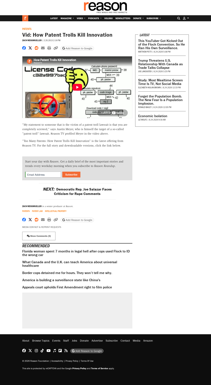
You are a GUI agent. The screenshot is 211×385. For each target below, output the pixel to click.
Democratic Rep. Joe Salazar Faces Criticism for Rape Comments (77, 191)
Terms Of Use (87, 360)
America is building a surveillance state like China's (61, 280)
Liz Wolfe (142, 119)
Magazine (66, 18)
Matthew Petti (145, 51)
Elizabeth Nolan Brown (149, 87)
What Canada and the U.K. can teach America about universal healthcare (69, 264)
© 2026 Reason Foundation (35, 360)
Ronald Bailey (144, 107)
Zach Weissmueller (32, 40)
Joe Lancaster (145, 71)
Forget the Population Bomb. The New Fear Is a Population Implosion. (160, 100)
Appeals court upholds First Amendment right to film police (67, 287)
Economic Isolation (152, 116)
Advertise (97, 340)
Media (136, 340)
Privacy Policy (71, 360)
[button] (186, 18)
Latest (54, 18)
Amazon (148, 340)
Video (80, 18)
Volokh (108, 18)
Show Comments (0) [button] (40, 235)
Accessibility (57, 360)
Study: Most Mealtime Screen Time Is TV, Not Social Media (160, 82)
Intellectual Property (55, 211)
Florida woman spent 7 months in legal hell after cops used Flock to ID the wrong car (76, 253)
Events (56, 340)
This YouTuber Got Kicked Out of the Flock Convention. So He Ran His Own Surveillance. (161, 44)
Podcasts (94, 18)
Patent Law (37, 211)
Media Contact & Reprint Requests (41, 227)
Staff (66, 340)
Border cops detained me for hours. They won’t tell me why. (67, 273)
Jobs (74, 340)
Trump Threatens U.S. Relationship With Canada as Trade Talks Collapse (160, 64)
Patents (26, 29)
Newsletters (122, 18)
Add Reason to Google (78, 48)
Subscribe (153, 18)
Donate (137, 18)
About (25, 340)
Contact (125, 340)
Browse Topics (40, 340)
